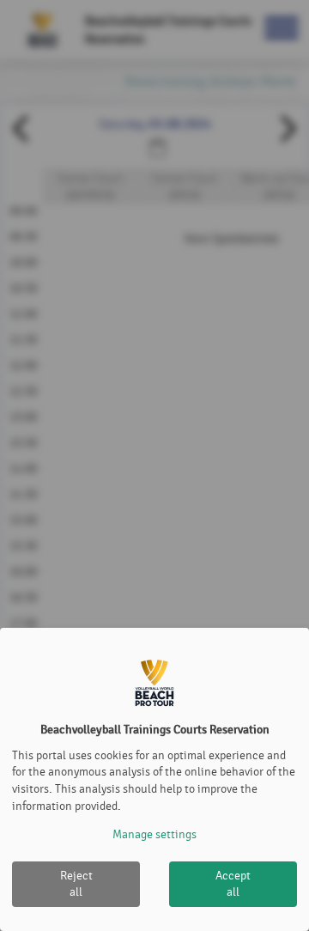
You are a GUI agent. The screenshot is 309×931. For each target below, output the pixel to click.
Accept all (233, 884)
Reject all (76, 884)
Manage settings (154, 834)
